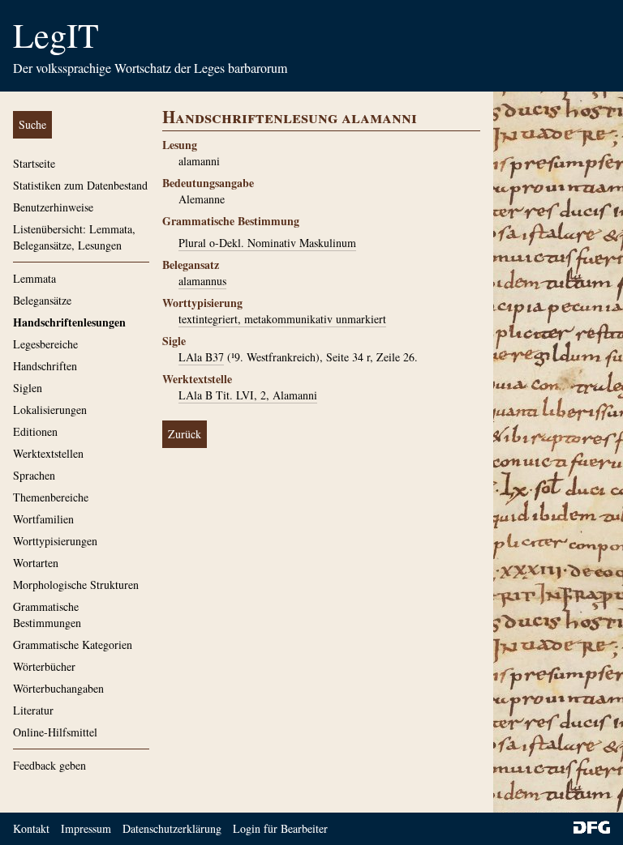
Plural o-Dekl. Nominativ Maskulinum (267, 242)
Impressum (86, 828)
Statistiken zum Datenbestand (80, 185)
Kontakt (31, 828)
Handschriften (45, 365)
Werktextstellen (48, 453)
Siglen (27, 387)
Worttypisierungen (55, 540)
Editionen (35, 431)
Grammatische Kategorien (72, 644)
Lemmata (34, 278)
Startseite (34, 163)
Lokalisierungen (50, 409)
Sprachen (34, 475)
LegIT (56, 35)
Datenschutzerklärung (171, 828)
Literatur (33, 710)
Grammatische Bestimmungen (47, 614)
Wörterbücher (44, 666)
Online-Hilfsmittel (55, 732)
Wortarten (35, 562)
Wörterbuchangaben (58, 688)
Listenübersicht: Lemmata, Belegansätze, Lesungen (74, 237)
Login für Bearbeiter (280, 828)
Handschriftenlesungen (69, 322)
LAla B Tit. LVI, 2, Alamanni (247, 395)
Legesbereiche (45, 344)
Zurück (184, 434)
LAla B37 (201, 357)
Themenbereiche (50, 497)
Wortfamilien (43, 519)
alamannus (202, 280)
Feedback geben (49, 765)
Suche (32, 124)
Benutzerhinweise (53, 207)
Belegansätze (42, 300)
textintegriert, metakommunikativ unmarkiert (282, 318)
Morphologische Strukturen (76, 584)
